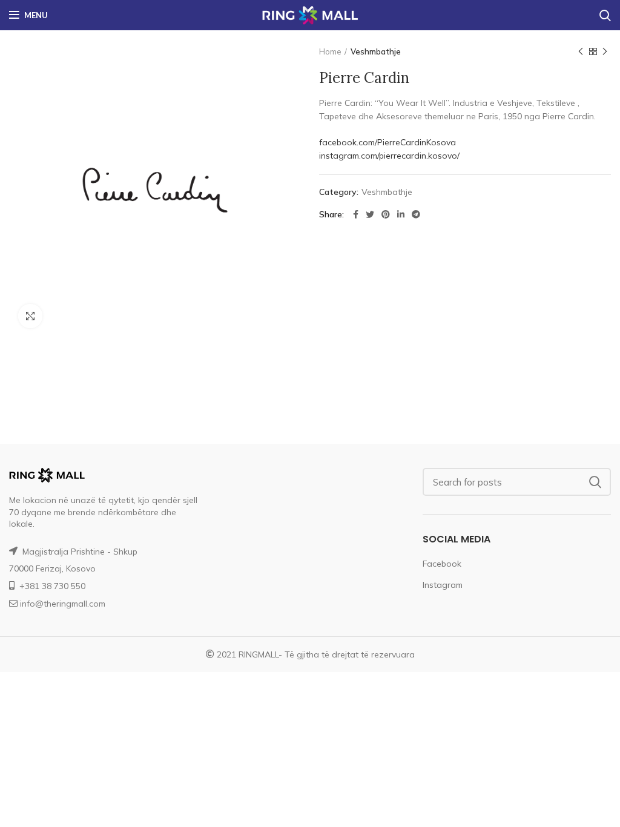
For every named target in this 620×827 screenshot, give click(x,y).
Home (330, 51)
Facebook (442, 563)
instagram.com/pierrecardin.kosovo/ (389, 155)
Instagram (443, 584)
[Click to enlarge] (30, 316)
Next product (605, 51)
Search (594, 482)
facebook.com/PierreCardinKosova (387, 142)
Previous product (581, 51)
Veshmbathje (376, 51)
